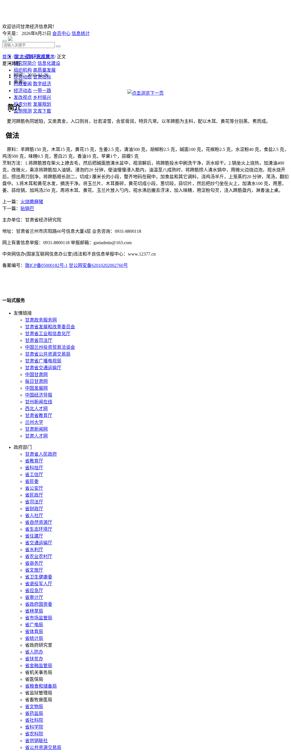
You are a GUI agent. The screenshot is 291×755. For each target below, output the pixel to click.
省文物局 (34, 706)
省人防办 (34, 652)
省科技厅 (34, 467)
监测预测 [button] (23, 111)
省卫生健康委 (38, 576)
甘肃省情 (24, 56)
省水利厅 (34, 549)
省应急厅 (34, 590)
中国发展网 (36, 388)
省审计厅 (34, 597)
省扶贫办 (34, 658)
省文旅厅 (34, 570)
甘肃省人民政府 (41, 454)
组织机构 (23, 70)
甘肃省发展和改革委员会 (50, 326)
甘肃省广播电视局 (43, 360)
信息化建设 (49, 63)
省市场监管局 (38, 617)
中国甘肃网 (36, 374)
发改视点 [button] (23, 97)
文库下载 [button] (42, 111)
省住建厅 (34, 536)
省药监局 (34, 713)
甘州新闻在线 (38, 401)
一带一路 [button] (42, 90)
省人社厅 (34, 515)
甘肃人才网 (36, 435)
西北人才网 (36, 408)
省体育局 (34, 631)
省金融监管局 (38, 665)
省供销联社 (36, 740)
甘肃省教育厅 (38, 415)
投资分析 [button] (23, 104)
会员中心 (61, 33)
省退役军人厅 (38, 583)
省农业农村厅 (38, 556)
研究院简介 (25, 63)
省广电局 (34, 624)
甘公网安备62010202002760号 (98, 265)
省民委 (32, 481)
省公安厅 (34, 488)
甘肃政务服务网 (41, 320)
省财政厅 (34, 508)
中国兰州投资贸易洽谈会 (50, 347)
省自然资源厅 (38, 522)
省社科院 (34, 720)
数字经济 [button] (42, 83)
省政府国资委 (38, 604)
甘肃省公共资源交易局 (47, 354)
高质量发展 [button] (44, 70)
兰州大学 (34, 422)
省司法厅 (34, 501)
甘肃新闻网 (36, 429)
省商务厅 (34, 563)
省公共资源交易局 (43, 747)
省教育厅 (34, 461)
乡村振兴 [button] (42, 97)
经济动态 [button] (23, 90)
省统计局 (34, 638)
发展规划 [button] (42, 104)
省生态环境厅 (38, 529)
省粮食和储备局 (41, 686)
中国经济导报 (38, 395)
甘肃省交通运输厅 (43, 367)
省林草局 (34, 611)
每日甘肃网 (36, 381)
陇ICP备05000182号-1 (46, 265)
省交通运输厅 (38, 542)
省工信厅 (34, 474)
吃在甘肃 (45, 56)
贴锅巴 (27, 208)
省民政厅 (34, 495)
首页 (6, 56)
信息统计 (81, 33)
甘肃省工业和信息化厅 (47, 333)
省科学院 (34, 727)
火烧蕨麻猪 (31, 201)
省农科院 (34, 733)
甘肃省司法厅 (38, 340)
